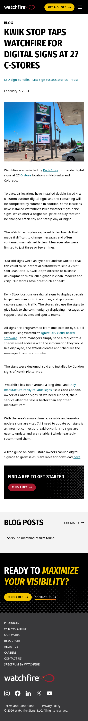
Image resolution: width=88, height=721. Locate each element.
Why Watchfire (15, 628)
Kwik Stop (50, 170)
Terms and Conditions (19, 706)
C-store (25, 175)
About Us (11, 646)
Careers (10, 652)
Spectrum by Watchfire (22, 664)
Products (11, 622)
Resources (12, 640)
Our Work (12, 634)
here (76, 457)
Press (74, 79)
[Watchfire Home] (44, 678)
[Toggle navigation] (80, 7)
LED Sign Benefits (17, 79)
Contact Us (13, 658)
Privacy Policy (51, 706)
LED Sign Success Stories (50, 79)
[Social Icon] (7, 693)
